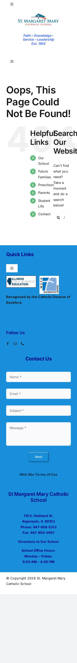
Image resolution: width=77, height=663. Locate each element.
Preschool (46, 185)
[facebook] (7, 343)
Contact (44, 214)
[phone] (22, 343)
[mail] (15, 343)
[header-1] (38, 14)
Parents (44, 193)
